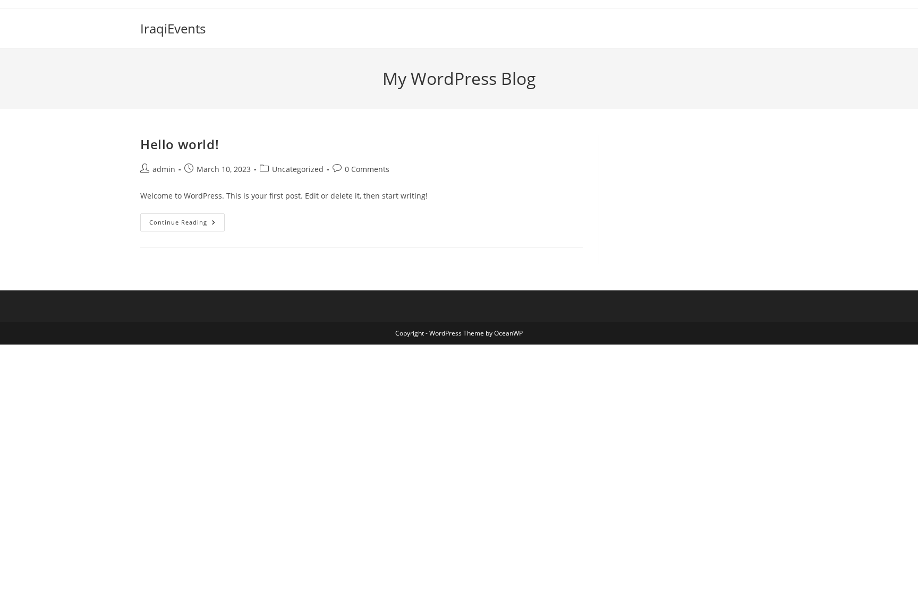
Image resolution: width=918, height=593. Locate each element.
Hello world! (179, 144)
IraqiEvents (173, 28)
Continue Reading (187, 224)
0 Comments (367, 169)
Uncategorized (298, 169)
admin (163, 169)
